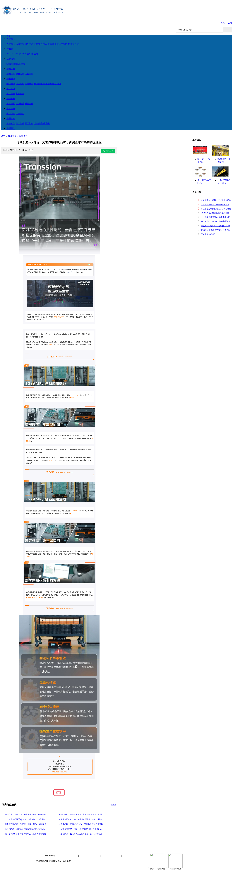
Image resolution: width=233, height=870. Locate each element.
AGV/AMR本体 (13, 54)
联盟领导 (38, 44)
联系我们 (10, 128)
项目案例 (10, 88)
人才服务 (10, 108)
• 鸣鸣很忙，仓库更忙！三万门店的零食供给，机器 (80, 815)
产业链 (9, 49)
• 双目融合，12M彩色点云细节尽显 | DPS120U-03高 (80, 834)
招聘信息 (10, 113)
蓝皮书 (46, 123)
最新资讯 (10, 83)
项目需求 (10, 93)
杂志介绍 (10, 123)
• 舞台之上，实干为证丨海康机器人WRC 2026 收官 (25, 815)
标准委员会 (73, 44)
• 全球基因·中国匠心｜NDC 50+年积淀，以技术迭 (24, 819)
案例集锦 (20, 93)
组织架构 (84, 856)
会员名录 (20, 73)
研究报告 (38, 123)
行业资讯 (10, 78)
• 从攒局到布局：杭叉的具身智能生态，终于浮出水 (80, 829)
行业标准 (20, 103)
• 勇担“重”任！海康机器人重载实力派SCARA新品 (24, 829)
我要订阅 (29, 123)
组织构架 (29, 44)
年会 (23, 64)
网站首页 (40, 856)
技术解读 (38, 83)
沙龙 (18, 64)
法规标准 (10, 98)
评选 (13, 64)
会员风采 (10, 73)
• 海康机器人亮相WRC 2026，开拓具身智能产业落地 (81, 824)
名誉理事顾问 (60, 44)
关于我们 (10, 39)
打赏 (59, 792)
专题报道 (56, 83)
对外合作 (29, 103)
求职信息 (20, 113)
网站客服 (127, 856)
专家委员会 (48, 44)
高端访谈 (29, 83)
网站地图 (95, 856)
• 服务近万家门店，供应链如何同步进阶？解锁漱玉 (25, 824)
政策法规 (10, 103)
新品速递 (20, 83)
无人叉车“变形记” (208, 234)
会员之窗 (10, 69)
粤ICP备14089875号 (111, 856)
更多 (113, 805)
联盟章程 (20, 44)
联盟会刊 (10, 118)
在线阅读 (20, 123)
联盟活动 (10, 59)
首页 (8, 36)
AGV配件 (26, 54)
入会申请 (29, 73)
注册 (230, 23)
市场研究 (47, 83)
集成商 (34, 54)
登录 (223, 23)
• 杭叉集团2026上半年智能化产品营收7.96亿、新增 (80, 819)
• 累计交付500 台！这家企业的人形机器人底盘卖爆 (25, 834)
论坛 (8, 64)
